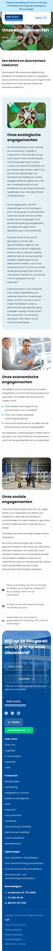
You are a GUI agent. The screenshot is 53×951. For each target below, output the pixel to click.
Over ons (10, 744)
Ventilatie (10, 821)
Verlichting (11, 787)
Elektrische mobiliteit (17, 832)
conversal (21, 944)
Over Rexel (20, 37)
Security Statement (13, 934)
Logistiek (10, 750)
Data (8, 804)
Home (5, 37)
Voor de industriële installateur (23, 868)
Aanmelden (24, 679)
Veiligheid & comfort (17, 792)
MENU (38, 17)
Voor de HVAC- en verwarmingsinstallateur (19, 876)
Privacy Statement (13, 929)
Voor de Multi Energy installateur (24, 863)
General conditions (13, 939)
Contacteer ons (16, 730)
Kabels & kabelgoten (17, 798)
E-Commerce (13, 756)
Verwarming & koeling (18, 826)
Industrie (10, 809)
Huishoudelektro (14, 837)
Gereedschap (13, 843)
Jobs (7, 767)
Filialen (16, 722)
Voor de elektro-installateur (21, 857)
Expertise (10, 761)
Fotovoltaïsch (13, 815)
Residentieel (12, 781)
